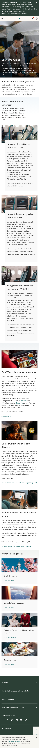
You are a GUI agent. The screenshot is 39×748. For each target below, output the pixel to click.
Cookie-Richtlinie (13, 741)
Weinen (23, 401)
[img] (36, 2)
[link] (19, 204)
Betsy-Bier (19, 403)
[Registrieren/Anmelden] (36, 18)
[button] (10, 581)
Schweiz (8, 729)
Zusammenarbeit (8, 379)
